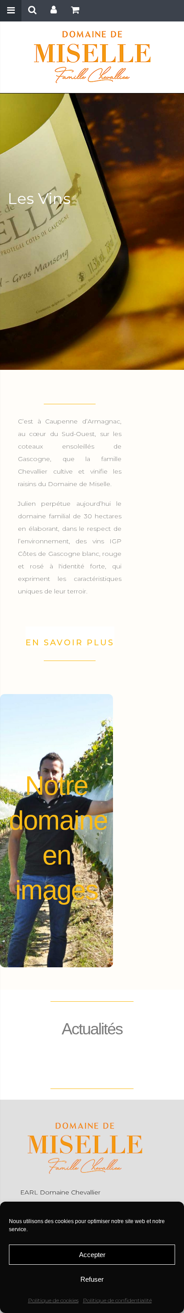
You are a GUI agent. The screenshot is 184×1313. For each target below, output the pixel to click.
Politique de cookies (53, 1300)
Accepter (92, 1254)
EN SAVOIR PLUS (69, 643)
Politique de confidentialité (117, 1300)
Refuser (92, 1279)
